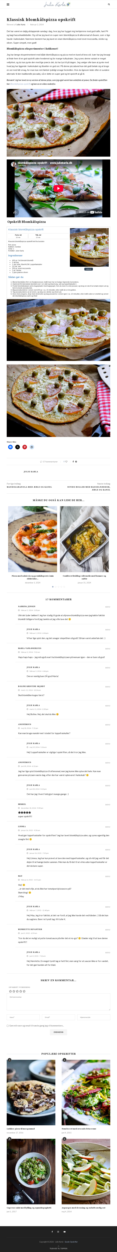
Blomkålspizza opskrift (20, 84)
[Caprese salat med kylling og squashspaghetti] (31, 1171)
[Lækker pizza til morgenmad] (31, 1092)
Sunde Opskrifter (71, 1242)
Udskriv (88, 269)
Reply (107, 607)
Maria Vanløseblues (29, 648)
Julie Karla (20, 24)
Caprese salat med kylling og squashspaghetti (29, 1208)
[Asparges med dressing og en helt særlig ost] (86, 1171)
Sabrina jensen (26, 606)
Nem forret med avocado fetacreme (79, 1129)
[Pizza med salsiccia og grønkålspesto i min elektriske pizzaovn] (32, 539)
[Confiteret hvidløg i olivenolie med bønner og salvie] (84, 539)
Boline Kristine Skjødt (31, 686)
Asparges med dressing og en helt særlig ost (83, 1208)
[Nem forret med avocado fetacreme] (86, 1092)
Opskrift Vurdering (19, 987)
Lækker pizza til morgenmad (21, 1129)
